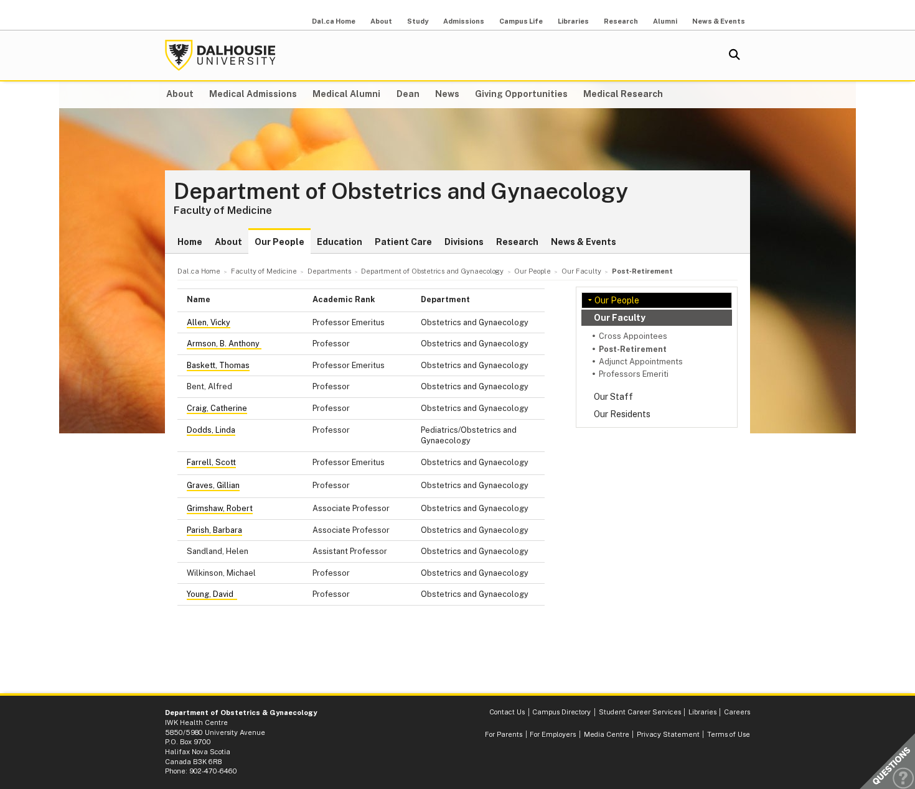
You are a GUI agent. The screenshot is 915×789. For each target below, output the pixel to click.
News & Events (718, 21)
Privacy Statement (668, 734)
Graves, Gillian (213, 485)
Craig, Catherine (217, 408)
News (447, 94)
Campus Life (521, 21)
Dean (408, 94)
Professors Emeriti (634, 374)
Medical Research (623, 94)
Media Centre (606, 734)
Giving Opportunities (521, 94)
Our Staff (613, 397)
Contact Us (507, 712)
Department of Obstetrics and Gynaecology (401, 191)
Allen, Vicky (208, 322)
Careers (737, 712)
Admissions (463, 21)
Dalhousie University (220, 55)
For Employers (553, 734)
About (381, 21)
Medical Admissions (253, 94)
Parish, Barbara (214, 530)
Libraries (573, 21)
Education (339, 242)
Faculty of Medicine (223, 210)
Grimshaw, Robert (220, 508)
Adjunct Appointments (641, 361)
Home (189, 242)
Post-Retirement (633, 349)
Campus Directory (561, 712)
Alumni (665, 21)
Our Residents (622, 414)
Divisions (464, 242)
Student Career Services (640, 712)
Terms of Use (728, 734)
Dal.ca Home (333, 21)
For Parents (503, 734)
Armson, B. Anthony (224, 343)
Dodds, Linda (211, 430)
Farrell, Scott (211, 462)
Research (621, 21)
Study (417, 21)
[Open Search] (734, 55)
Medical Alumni (346, 94)
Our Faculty (619, 318)
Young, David (212, 594)
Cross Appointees (633, 336)
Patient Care (403, 242)
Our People (279, 242)
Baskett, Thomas (218, 365)
